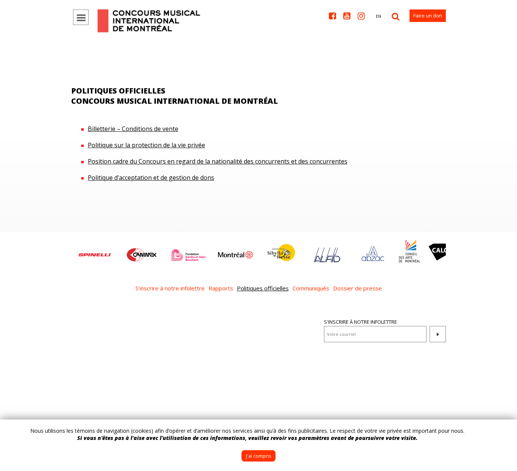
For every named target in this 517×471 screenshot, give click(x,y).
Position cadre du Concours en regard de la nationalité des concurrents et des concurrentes (217, 161)
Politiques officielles (263, 288)
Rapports (221, 288)
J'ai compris (258, 456)
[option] (94, 251)
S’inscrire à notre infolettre (170, 288)
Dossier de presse (357, 288)
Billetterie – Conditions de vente (133, 129)
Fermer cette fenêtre (505, 431)
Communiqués (311, 288)
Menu (81, 17)
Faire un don (427, 15)
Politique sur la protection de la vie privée (146, 145)
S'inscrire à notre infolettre (360, 321)
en (378, 16)
